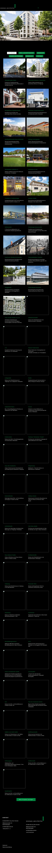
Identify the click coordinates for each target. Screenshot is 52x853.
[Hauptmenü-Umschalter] (38, 7)
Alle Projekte (12, 52)
